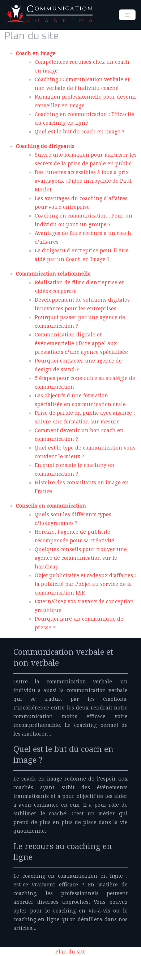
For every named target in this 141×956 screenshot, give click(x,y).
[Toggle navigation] (127, 15)
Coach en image (36, 53)
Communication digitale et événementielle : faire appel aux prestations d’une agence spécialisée (81, 343)
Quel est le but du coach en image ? (79, 131)
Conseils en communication (51, 506)
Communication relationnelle (53, 274)
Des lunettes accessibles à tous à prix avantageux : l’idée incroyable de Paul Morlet (83, 181)
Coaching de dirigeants (45, 146)
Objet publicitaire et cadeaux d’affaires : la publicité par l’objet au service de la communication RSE (85, 584)
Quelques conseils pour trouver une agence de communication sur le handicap (81, 558)
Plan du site (70, 952)
